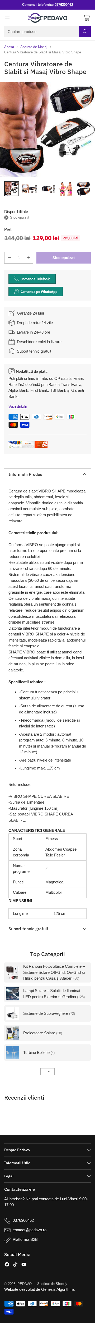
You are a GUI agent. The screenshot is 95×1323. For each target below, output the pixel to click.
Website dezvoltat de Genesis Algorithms (39, 1289)
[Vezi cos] (86, 17)
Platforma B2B (25, 1239)
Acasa (9, 47)
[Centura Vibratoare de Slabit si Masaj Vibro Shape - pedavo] (47, 129)
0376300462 (23, 1220)
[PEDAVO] (47, 18)
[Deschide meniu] (7, 17)
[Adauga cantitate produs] (28, 257)
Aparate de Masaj (33, 47)
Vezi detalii (17, 406)
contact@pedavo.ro (29, 1230)
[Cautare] (85, 31)
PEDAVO (24, 1284)
